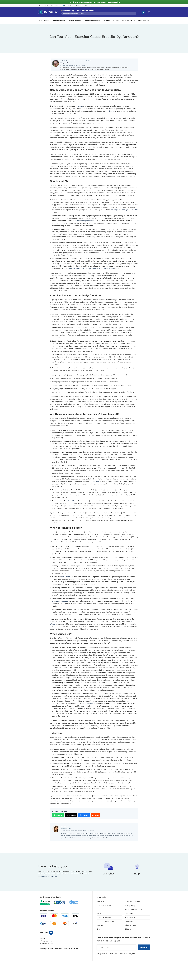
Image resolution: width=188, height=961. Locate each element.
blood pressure (75, 506)
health (80, 106)
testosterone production (84, 221)
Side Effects (72, 501)
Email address (104, 947)
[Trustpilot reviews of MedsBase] (47, 902)
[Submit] (134, 13)
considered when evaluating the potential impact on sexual (91, 268)
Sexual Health (74, 20)
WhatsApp (59, 815)
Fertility (106, 20)
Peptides (116, 20)
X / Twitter (72, 815)
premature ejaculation (60, 601)
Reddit (96, 815)
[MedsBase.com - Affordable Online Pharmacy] (48, 12)
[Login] (143, 12)
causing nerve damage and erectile (124, 210)
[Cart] (149, 12)
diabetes (112, 111)
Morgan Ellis (64, 63)
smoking (96, 481)
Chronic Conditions (91, 20)
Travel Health (142, 20)
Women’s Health (59, 20)
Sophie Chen (66, 828)
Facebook (85, 815)
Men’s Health (44, 20)
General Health (127, 20)
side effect (89, 703)
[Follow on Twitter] (51, 933)
